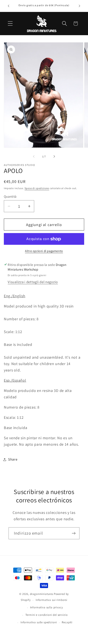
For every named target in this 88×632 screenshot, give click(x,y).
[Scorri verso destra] (54, 156)
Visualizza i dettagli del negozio (33, 282)
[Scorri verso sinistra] (33, 156)
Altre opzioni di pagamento (44, 251)
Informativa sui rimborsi (51, 600)
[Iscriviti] (73, 533)
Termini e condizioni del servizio (46, 615)
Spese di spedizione (37, 188)
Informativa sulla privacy (46, 607)
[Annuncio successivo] (79, 6)
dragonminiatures (41, 594)
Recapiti (67, 622)
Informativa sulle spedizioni (39, 622)
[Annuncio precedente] (8, 6)
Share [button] (13, 459)
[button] (10, 23)
